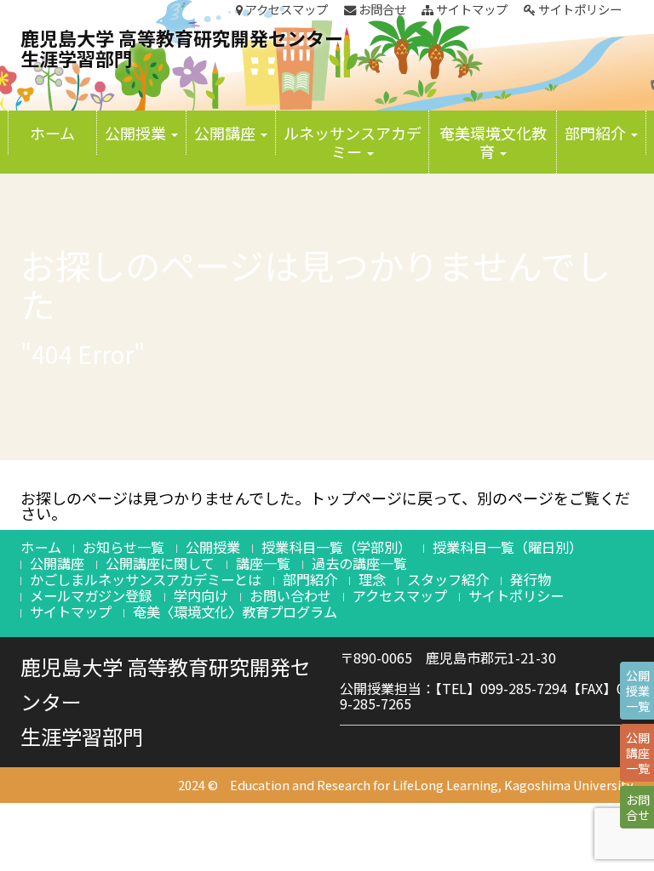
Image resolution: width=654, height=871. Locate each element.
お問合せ (381, 9)
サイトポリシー (579, 9)
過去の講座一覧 (359, 563)
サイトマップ (470, 9)
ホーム (52, 133)
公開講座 (226, 133)
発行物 (530, 579)
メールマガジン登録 (91, 595)
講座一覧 (263, 563)
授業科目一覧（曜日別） (507, 547)
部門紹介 (597, 133)
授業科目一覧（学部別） (336, 547)
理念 (372, 579)
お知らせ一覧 (123, 547)
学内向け (201, 595)
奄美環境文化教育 (493, 142)
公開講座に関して (160, 563)
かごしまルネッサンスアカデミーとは (145, 579)
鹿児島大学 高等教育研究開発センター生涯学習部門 (181, 47)
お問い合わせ (290, 595)
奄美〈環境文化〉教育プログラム (235, 611)
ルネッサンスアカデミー (353, 142)
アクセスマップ (285, 9)
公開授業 (137, 133)
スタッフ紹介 (448, 579)
